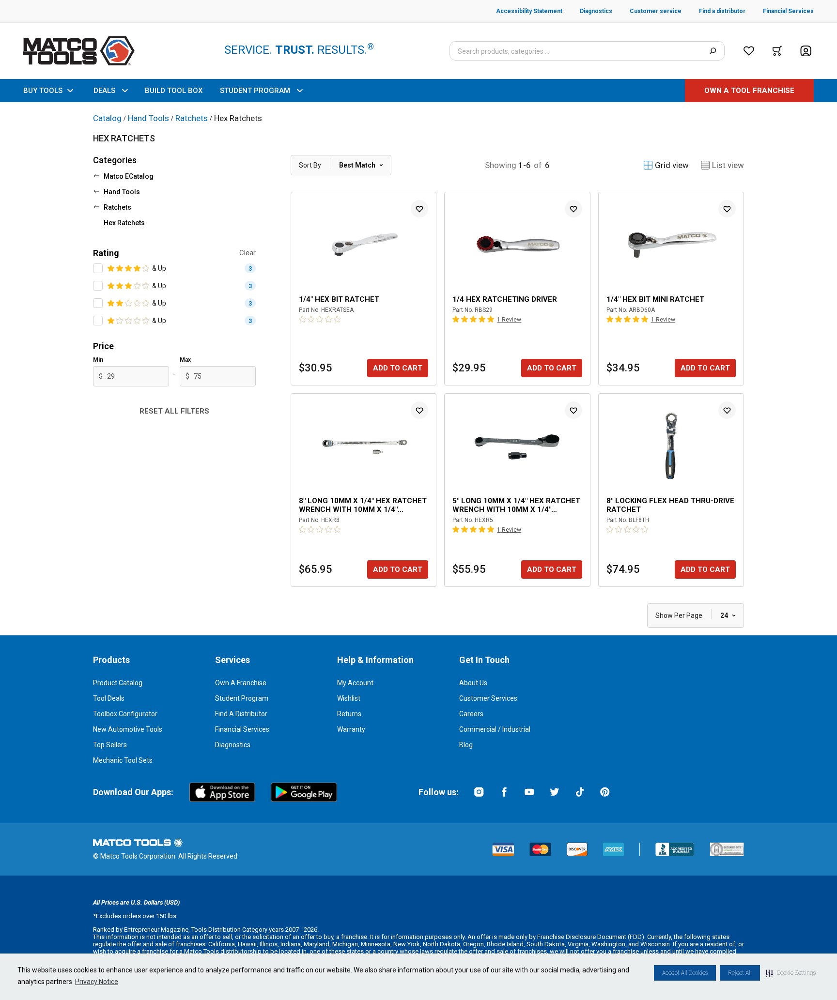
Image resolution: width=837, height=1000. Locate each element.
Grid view (672, 165)
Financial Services (242, 729)
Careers (471, 714)
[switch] (98, 268)
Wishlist (348, 698)
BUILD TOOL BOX (173, 90)
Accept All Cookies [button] (685, 972)
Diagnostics (232, 745)
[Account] (806, 51)
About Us (473, 683)
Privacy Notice (96, 981)
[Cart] (777, 51)
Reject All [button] (740, 972)
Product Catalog (117, 683)
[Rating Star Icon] (111, 268)
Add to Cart (397, 368)
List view (728, 165)
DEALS (104, 90)
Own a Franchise (240, 683)
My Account (355, 683)
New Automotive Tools (127, 729)
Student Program (241, 698)
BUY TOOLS (42, 90)
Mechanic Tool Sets (123, 760)
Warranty (351, 729)
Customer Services (488, 698)
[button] (791, 973)
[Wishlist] (749, 51)
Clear (247, 252)
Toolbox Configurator (125, 714)
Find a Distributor (241, 714)
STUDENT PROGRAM (255, 90)
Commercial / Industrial (494, 729)
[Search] (713, 51)
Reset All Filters (174, 411)
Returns (349, 714)
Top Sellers (110, 745)
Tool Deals (108, 698)
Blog (466, 745)
